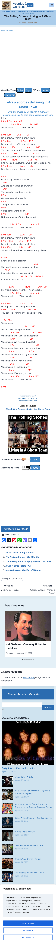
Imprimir (10, 95)
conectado (28, 677)
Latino (45, 90)
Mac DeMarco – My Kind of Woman (23, 570)
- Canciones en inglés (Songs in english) (33, 11)
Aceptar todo (28, 923)
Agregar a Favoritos (16, 529)
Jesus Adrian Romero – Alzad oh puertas (33, 818)
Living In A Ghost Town (12, 579)
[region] (28, 913)
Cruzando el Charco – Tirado (28, 859)
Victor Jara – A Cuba (24, 777)
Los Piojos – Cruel (10, 588)
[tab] (22, 659)
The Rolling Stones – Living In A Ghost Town (28, 409)
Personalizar (28, 930)
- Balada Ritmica (8, 11)
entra (30, 5)
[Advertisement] (28, 60)
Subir (20, 90)
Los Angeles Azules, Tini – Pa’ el (29, 872)
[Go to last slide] (9, 634)
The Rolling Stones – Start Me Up (22, 557)
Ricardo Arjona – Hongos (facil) (42, 589)
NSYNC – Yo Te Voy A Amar (19, 552)
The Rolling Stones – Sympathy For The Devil (28, 561)
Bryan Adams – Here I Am (18, 565)
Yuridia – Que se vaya (25, 831)
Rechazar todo (28, 937)
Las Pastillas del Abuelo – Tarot (29, 845)
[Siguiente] (47, 634)
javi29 (24, 22)
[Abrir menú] (51, 5)
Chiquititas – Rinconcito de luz (18, 768)
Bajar (28, 90)
